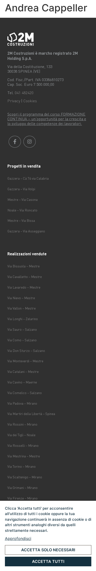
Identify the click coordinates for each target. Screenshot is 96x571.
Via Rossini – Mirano (22, 424)
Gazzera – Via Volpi (21, 189)
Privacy (13, 100)
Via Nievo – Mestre (21, 298)
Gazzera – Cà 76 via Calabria (28, 178)
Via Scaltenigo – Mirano (24, 477)
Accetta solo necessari (48, 549)
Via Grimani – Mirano (22, 487)
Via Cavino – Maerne (22, 382)
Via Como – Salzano (22, 340)
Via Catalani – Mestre (23, 371)
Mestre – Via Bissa (21, 220)
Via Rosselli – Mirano (23, 445)
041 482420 (24, 92)
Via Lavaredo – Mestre (23, 287)
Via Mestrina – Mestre (23, 456)
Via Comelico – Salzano (24, 393)
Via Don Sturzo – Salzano (26, 350)
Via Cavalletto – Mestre (24, 277)
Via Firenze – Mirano (22, 498)
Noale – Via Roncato (22, 210)
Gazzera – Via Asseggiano (26, 231)
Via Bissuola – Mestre (23, 266)
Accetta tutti (48, 561)
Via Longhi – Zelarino (22, 319)
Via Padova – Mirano (22, 403)
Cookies (30, 100)
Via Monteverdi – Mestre (25, 361)
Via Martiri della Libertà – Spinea (31, 414)
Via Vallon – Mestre (21, 308)
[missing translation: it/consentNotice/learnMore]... (18, 538)
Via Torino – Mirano (21, 466)
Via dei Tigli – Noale (21, 435)
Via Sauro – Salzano (22, 329)
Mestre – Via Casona (22, 199)
